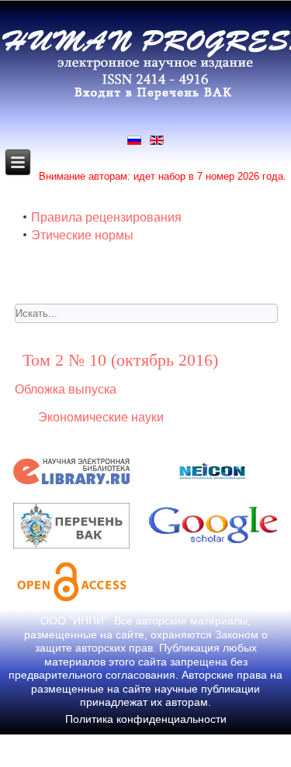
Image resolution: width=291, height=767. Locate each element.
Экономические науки (101, 417)
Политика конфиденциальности (146, 719)
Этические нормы (82, 235)
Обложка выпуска (65, 389)
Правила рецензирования (106, 217)
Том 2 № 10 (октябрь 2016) (120, 360)
